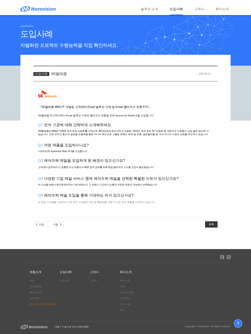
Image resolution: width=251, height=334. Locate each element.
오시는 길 (125, 304)
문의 (122, 310)
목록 (211, 224)
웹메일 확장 (36, 292)
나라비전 (38, 9)
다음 (55, 224)
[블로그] (229, 257)
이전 (41, 224)
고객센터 (125, 298)
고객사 (199, 9)
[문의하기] (238, 323)
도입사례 (176, 9)
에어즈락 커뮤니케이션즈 (43, 304)
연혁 (122, 286)
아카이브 (34, 298)
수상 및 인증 (126, 292)
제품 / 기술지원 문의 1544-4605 (72, 326)
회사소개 (222, 9)
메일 (32, 280)
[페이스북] (222, 257)
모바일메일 (36, 286)
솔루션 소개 (149, 9)
